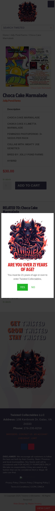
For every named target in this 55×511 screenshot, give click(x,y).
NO (33, 287)
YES (22, 287)
